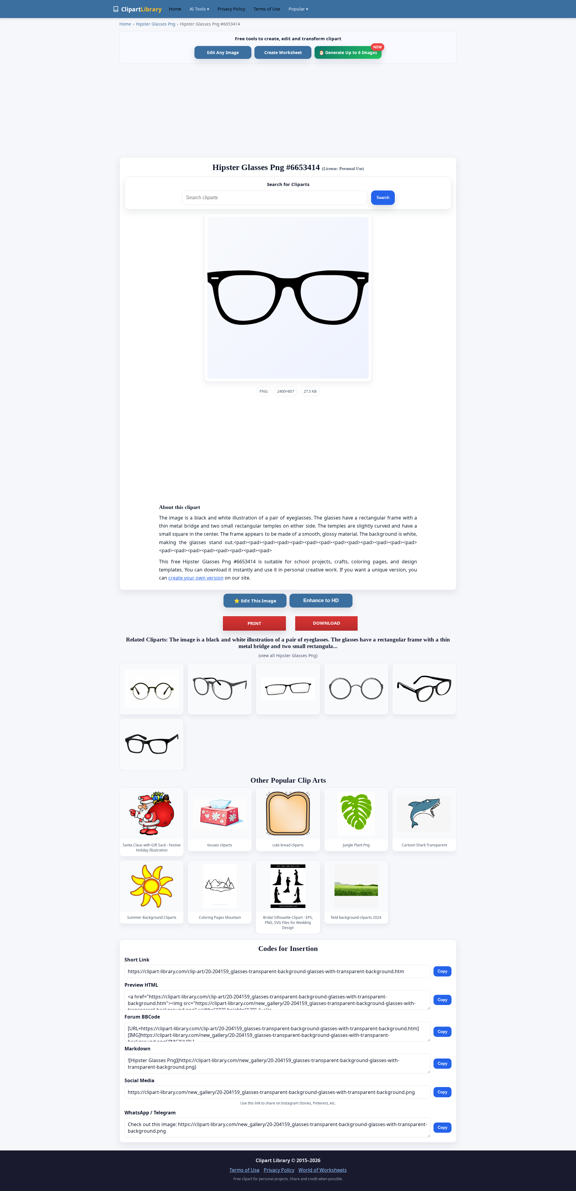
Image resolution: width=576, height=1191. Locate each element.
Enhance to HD (321, 600)
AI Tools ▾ (199, 9)
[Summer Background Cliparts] (152, 886)
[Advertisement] (288, 110)
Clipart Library (273, 1160)
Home (175, 9)
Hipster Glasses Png (155, 24)
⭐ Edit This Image (255, 601)
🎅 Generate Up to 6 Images (350, 50)
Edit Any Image (223, 52)
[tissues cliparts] (220, 813)
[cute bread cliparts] (288, 813)
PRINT (254, 623)
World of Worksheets (322, 1170)
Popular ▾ (298, 9)
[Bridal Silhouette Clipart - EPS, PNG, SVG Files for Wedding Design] (288, 886)
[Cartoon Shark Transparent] (424, 813)
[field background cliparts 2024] (356, 886)
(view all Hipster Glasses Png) (288, 655)
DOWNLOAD (326, 623)
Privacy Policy (231, 9)
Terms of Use (267, 9)
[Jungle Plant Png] (356, 813)
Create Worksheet (283, 52)
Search (382, 197)
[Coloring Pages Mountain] (220, 886)
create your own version (196, 577)
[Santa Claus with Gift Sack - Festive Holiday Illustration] (152, 813)
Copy (442, 971)
